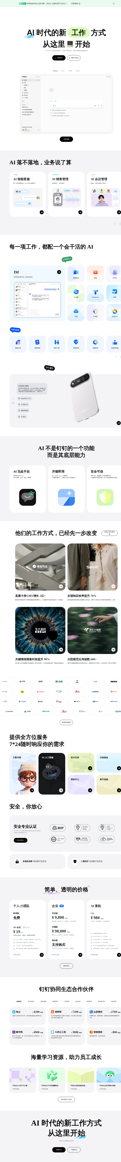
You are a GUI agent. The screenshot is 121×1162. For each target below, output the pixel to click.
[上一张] (115, 224)
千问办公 (55, 71)
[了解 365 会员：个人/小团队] (42, 955)
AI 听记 (62, 71)
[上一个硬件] (13, 398)
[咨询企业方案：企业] (80, 955)
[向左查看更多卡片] (116, 357)
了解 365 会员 (16, 954)
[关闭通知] (113, 3)
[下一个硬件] (13, 403)
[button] (27, 1016)
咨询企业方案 (55, 954)
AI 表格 (70, 71)
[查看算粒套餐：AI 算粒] (119, 955)
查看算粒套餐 (94, 954)
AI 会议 (78, 71)
